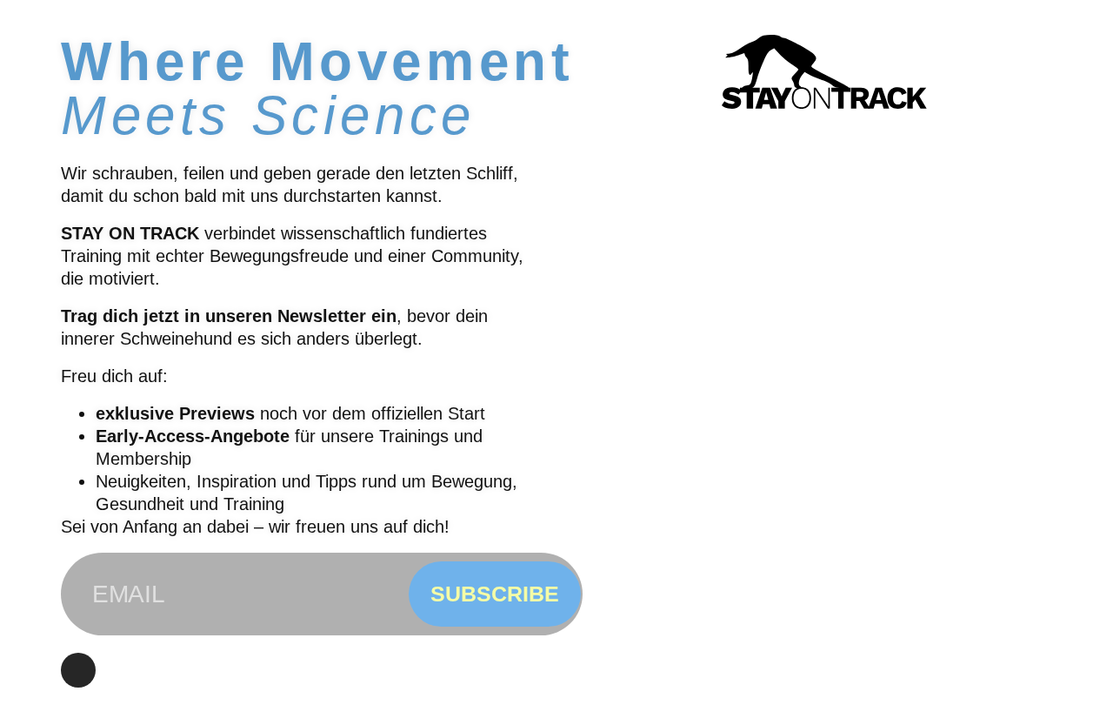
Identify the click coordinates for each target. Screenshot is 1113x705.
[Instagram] (78, 670)
